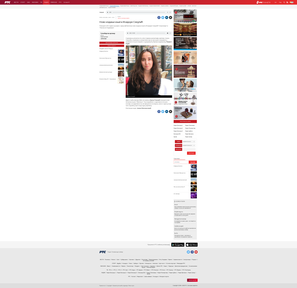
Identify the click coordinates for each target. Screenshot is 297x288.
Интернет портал (164, 276)
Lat (275, 2)
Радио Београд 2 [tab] (106, 49)
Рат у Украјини (163, 259)
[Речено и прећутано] (185, 85)
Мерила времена (153, 259)
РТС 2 (115, 270)
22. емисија (177, 193)
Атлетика (155, 263)
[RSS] (287, 2)
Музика (123, 266)
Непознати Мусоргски (105, 58)
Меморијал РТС (181, 263)
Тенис (130, 263)
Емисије (54, 2)
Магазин (35, 2)
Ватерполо (148, 263)
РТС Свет (125, 270)
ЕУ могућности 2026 (148, 260)
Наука (165, 266)
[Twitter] (162, 17)
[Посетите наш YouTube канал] (196, 252)
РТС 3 (119, 270)
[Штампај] (170, 17)
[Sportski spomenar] (185, 112)
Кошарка (125, 263)
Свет (118, 259)
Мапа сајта (192, 280)
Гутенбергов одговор (108, 33)
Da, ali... (176, 204)
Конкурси (155, 276)
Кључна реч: (178, 149)
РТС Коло (162, 270)
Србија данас (124, 259)
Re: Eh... (176, 233)
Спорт (22, 2)
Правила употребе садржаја (120, 285)
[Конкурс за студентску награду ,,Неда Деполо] (185, 43)
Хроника (131, 259)
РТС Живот (147, 270)
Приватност (102, 285)
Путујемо (137, 266)
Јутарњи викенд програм (106, 65)
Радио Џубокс (165, 5)
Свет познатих (145, 266)
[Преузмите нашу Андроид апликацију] (177, 245)
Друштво (138, 259)
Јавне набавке (148, 276)
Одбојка (136, 263)
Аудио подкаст (112, 45)
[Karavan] (185, 71)
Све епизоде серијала (111, 42)
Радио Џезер (182, 5)
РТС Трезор (170, 270)
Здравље (152, 266)
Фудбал (119, 263)
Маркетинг (140, 276)
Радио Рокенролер (154, 5)
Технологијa (130, 266)
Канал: (178, 141)
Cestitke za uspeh (178, 226)
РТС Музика (177, 270)
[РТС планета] (263, 2)
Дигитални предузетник (181, 266)
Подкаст (194, 259)
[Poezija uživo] (185, 57)
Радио (46, 2)
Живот (108, 266)
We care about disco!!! (179, 187)
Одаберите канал (187, 141)
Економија (144, 259)
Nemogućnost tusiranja (180, 219)
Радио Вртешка (174, 5)
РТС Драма (139, 270)
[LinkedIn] (166, 17)
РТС (60, 2)
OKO (28, 2)
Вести (16, 2)
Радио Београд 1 (104, 5)
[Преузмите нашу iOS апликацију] (192, 245)
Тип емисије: (179, 145)
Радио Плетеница (143, 5)
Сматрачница (186, 259)
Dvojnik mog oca (178, 211)
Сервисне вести (177, 259)
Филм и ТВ (159, 266)
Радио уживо (111, 7)
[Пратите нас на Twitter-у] (188, 252)
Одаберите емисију (187, 145)
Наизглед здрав (151, 267)
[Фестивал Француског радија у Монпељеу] (185, 29)
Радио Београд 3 (124, 5)
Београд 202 (133, 5)
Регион (113, 259)
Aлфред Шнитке (103, 51)
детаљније (103, 38)
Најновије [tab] (177, 158)
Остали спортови (170, 263)
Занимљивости (116, 266)
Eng (280, 2)
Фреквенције (103, 7)
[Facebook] (158, 17)
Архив (189, 5)
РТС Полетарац (186, 270)
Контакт (194, 5)
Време (170, 259)
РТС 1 (110, 270)
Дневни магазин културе (105, 72)
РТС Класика (154, 270)
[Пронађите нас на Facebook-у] (192, 252)
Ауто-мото (162, 263)
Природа (170, 266)
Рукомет (141, 263)
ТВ (41, 2)
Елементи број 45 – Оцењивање (107, 79)
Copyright (109, 285)
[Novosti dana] (185, 16)
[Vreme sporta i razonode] (185, 98)
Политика (107, 259)
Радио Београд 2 (114, 5)
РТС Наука (132, 270)
